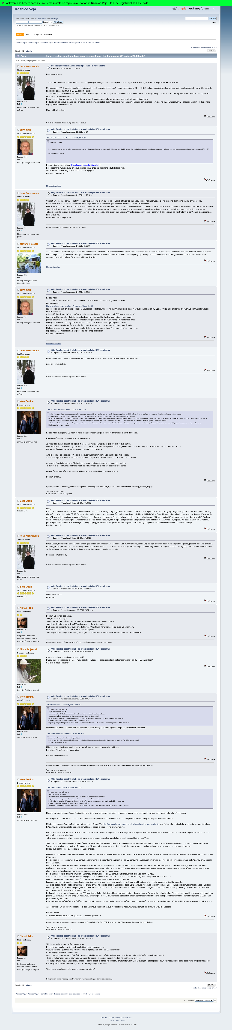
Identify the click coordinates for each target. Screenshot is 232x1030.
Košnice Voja (25, 9)
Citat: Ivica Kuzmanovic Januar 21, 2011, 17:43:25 (66, 138)
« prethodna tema (198, 47)
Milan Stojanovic (29, 649)
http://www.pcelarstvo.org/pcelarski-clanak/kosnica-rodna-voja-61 (131, 824)
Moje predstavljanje (53, 186)
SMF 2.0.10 (105, 1018)
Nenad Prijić (26, 607)
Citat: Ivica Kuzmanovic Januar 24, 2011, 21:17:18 (66, 409)
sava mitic (25, 129)
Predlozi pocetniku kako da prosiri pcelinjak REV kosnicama (78, 66)
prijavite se (42, 19)
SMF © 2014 (115, 1018)
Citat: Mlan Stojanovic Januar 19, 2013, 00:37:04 (65, 733)
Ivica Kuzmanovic (29, 66)
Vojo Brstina (26, 401)
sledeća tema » (211, 47)
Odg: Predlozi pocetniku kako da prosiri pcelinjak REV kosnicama (80, 129)
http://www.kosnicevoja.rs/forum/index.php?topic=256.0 (69, 306)
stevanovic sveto (29, 243)
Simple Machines (127, 1018)
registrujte (54, 19)
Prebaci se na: (189, 1000)
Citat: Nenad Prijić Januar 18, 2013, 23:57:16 (64, 705)
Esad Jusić (26, 500)
